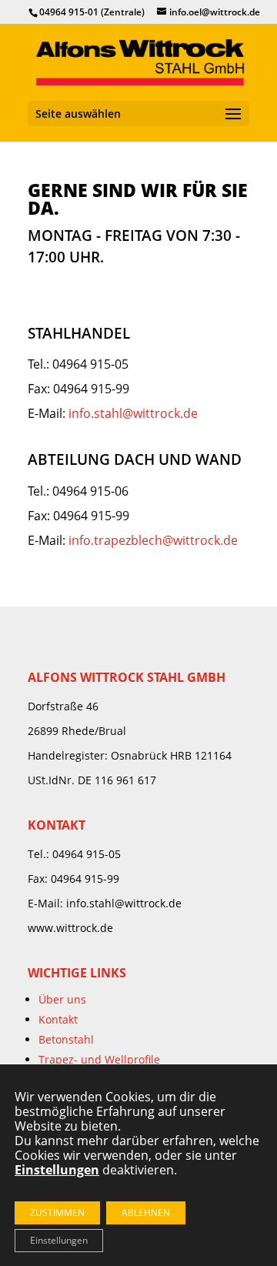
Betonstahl (66, 1039)
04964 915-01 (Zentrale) (92, 11)
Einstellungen (59, 1240)
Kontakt (58, 1019)
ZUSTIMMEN (57, 1212)
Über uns (62, 999)
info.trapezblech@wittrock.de (153, 540)
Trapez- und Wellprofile (99, 1059)
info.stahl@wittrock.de (133, 413)
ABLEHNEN (146, 1212)
